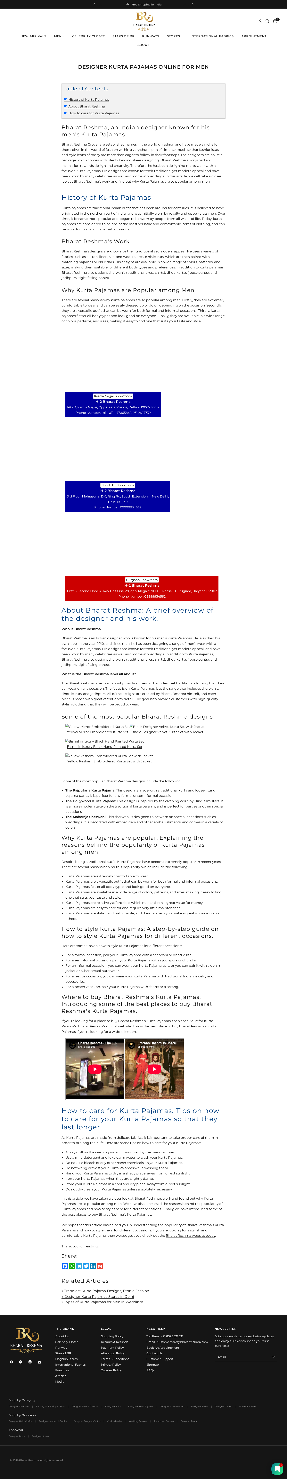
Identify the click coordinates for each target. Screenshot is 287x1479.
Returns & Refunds (114, 1342)
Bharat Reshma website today (190, 1235)
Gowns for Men (247, 1406)
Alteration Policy (113, 1353)
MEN (58, 36)
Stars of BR (63, 1353)
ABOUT (143, 45)
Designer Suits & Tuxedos (85, 1406)
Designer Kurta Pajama (140, 1406)
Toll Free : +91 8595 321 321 (164, 1336)
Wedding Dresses (138, 1421)
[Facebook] (14, 1362)
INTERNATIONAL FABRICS (212, 36)
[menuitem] (33, 36)
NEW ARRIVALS (33, 36)
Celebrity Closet (66, 1342)
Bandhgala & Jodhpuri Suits (50, 1406)
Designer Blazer (199, 1406)
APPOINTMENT (254, 36)
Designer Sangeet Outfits (86, 1421)
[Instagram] (33, 1362)
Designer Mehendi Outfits (53, 1421)
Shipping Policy (112, 1336)
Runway (61, 1347)
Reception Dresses (164, 1421)
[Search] (267, 21)
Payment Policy (112, 1347)
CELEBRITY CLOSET (88, 36)
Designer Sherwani (19, 1406)
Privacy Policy (111, 1364)
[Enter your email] (273, 1356)
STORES (173, 36)
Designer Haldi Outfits (20, 1421)
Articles (60, 1376)
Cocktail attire (114, 1421)
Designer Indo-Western (172, 1406)
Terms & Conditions (115, 1359)
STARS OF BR (124, 36)
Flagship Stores (66, 1359)
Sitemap (152, 1364)
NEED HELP (155, 1328)
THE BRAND (65, 1328)
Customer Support (159, 1359)
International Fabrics (70, 1364)
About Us (62, 1336)
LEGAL (106, 1328)
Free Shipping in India (147, 4)
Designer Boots (17, 1436)
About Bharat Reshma (84, 106)
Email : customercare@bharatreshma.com (177, 1342)
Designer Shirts (113, 1406)
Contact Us (154, 1353)
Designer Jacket (223, 1406)
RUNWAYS (150, 36)
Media (59, 1381)
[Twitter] (23, 1362)
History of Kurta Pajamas (86, 99)
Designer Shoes (40, 1436)
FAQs (150, 1370)
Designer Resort (189, 1421)
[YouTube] (42, 1362)
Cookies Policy (111, 1370)
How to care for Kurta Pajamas (91, 113)
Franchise (62, 1370)
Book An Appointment (162, 1347)
